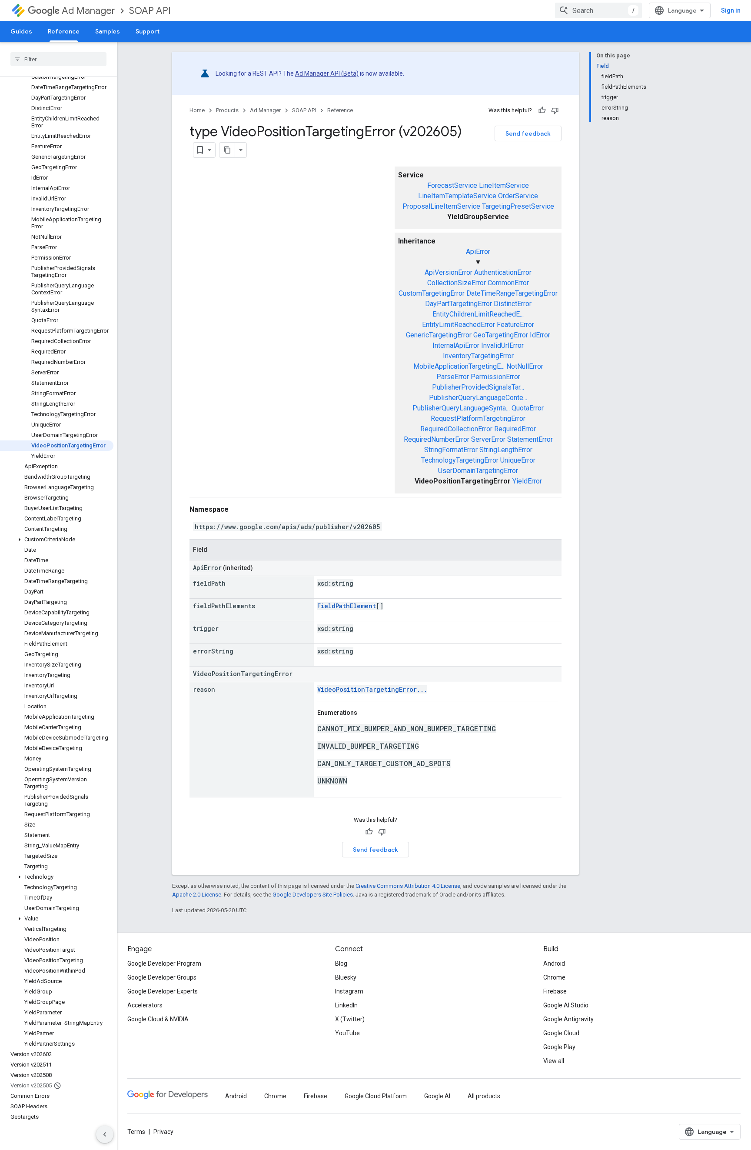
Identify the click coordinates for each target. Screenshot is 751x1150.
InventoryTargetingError (478, 356)
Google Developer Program (164, 963)
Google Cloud (561, 1033)
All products (484, 1096)
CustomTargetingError (432, 293)
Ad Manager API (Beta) (327, 73)
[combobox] (598, 10)
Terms (136, 1131)
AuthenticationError (503, 272)
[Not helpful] (555, 110)
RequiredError (515, 429)
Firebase (555, 991)
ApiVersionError (448, 272)
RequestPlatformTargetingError (478, 418)
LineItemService (504, 185)
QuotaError (528, 408)
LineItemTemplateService (457, 196)
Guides (21, 31)
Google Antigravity (568, 1019)
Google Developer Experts (162, 991)
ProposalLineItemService (441, 206)
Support (148, 31)
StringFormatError (451, 450)
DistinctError (513, 304)
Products (227, 110)
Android (554, 963)
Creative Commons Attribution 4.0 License (408, 886)
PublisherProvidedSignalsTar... (478, 387)
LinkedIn (346, 1005)
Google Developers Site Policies (312, 894)
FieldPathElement (346, 606)
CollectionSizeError (456, 283)
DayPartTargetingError (458, 304)
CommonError (508, 283)
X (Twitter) (350, 1019)
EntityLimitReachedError (458, 324)
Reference (64, 31)
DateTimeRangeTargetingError (512, 293)
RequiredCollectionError (456, 429)
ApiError (478, 251)
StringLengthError (505, 450)
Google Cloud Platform (376, 1096)
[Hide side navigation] (104, 1134)
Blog (341, 963)
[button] (56, 539)
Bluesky (345, 977)
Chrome (554, 977)
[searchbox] (58, 59)
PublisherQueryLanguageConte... (478, 397)
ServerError (488, 439)
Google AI (437, 1096)
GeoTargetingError (500, 335)
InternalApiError (455, 345)
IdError (540, 335)
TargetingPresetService (518, 206)
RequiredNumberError (436, 439)
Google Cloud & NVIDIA (158, 1019)
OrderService (518, 196)
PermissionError (495, 377)
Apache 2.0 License (196, 894)
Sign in (731, 10)
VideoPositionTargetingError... (372, 689)
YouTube (347, 1033)
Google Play (559, 1046)
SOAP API (150, 11)
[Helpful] (541, 110)
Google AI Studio (565, 1005)
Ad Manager (88, 11)
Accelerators (145, 1005)
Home (197, 110)
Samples (107, 31)
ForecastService (452, 185)
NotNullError (524, 366)
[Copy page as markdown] (227, 150)
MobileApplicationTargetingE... (459, 366)
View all (553, 1060)
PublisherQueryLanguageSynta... (461, 408)
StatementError (530, 439)
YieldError (527, 481)
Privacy (163, 1131)
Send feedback (528, 133)
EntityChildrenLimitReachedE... (478, 314)
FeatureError (515, 324)
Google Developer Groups (161, 977)
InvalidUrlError (502, 345)
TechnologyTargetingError (459, 460)
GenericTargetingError (439, 335)
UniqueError (517, 460)
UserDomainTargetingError (478, 471)
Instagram (349, 991)
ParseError (452, 377)
